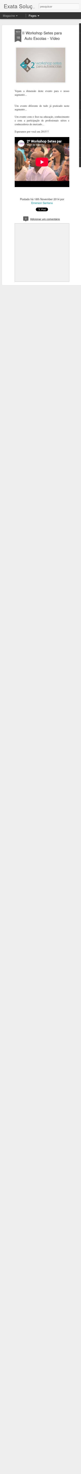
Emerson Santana (42, 203)
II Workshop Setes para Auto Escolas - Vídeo (42, 35)
